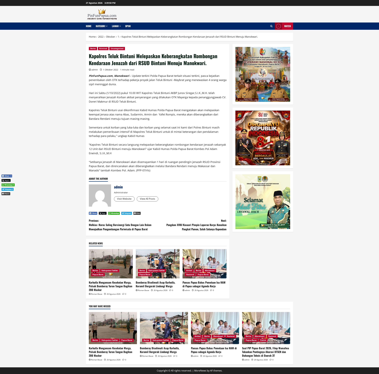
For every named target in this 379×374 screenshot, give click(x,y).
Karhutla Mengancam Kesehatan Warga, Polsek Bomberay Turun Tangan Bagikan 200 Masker (110, 286)
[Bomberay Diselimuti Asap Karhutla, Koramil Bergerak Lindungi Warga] (158, 263)
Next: (196, 225)
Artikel (189, 270)
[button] (7, 198)
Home (88, 26)
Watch (287, 26)
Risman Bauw (96, 294)
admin (94, 69)
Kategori (100, 26)
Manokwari (210, 270)
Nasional (190, 274)
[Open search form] (271, 26)
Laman (115, 26)
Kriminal (103, 48)
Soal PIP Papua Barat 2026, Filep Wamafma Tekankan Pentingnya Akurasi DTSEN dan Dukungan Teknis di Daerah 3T (265, 351)
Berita (93, 48)
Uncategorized (117, 48)
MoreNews (200, 370)
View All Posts (147, 198)
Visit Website (124, 198)
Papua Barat (98, 274)
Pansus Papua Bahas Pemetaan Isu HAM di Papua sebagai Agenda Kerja (204, 284)
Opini (128, 26)
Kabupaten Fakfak (110, 270)
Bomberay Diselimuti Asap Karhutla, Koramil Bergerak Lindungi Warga (155, 284)
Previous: (120, 225)
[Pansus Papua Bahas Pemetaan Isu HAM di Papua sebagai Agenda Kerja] (205, 263)
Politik (263, 340)
